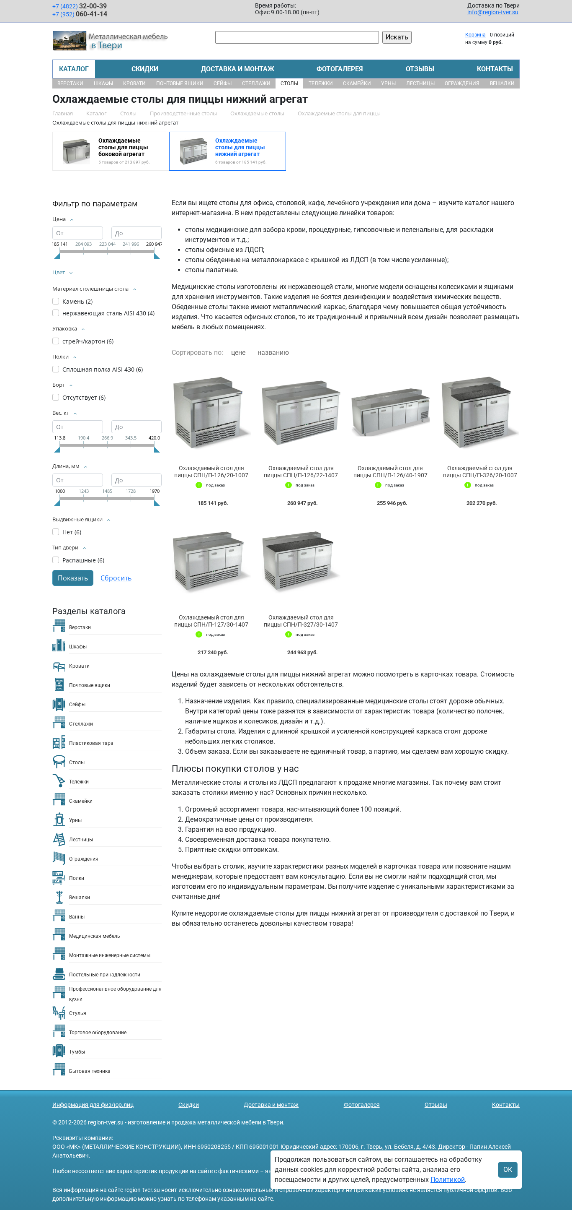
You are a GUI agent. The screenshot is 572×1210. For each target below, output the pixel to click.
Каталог (74, 69)
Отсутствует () (84, 397)
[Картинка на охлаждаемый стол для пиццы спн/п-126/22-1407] (301, 412)
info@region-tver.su (492, 12)
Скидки (144, 69)
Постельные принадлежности (104, 975)
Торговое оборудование (97, 1033)
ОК (507, 1170)
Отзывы (420, 69)
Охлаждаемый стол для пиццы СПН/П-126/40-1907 (390, 472)
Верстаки (70, 83)
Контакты (495, 69)
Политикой (447, 1180)
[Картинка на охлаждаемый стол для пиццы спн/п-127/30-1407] (211, 562)
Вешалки (502, 83)
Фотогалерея (340, 69)
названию (273, 352)
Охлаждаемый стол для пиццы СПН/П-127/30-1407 (211, 621)
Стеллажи (256, 83)
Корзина (475, 35)
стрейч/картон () (87, 341)
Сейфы (223, 83)
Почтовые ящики (180, 83)
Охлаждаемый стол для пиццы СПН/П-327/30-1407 (301, 621)
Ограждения (462, 83)
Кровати (134, 83)
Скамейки (357, 83)
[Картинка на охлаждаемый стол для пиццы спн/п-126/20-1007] (211, 412)
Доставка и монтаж (237, 69)
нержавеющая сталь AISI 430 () (108, 313)
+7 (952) (79, 14)
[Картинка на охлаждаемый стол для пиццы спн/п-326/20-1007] (480, 412)
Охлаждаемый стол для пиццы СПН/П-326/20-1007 (480, 472)
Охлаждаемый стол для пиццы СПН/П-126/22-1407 (301, 472)
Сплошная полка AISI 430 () (102, 369)
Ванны (77, 917)
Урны (388, 83)
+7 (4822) (79, 6)
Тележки (321, 83)
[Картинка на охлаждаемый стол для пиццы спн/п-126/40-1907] (390, 412)
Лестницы (420, 83)
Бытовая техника (90, 1071)
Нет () (71, 532)
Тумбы (77, 1052)
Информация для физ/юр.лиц (93, 1104)
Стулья (77, 1013)
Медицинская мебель (94, 936)
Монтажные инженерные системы (109, 955)
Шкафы (103, 83)
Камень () (77, 301)
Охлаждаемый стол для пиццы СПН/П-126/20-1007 (211, 472)
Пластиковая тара (91, 743)
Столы (289, 83)
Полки (76, 878)
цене (238, 352)
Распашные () (83, 560)
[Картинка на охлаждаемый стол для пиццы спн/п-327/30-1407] (301, 562)
